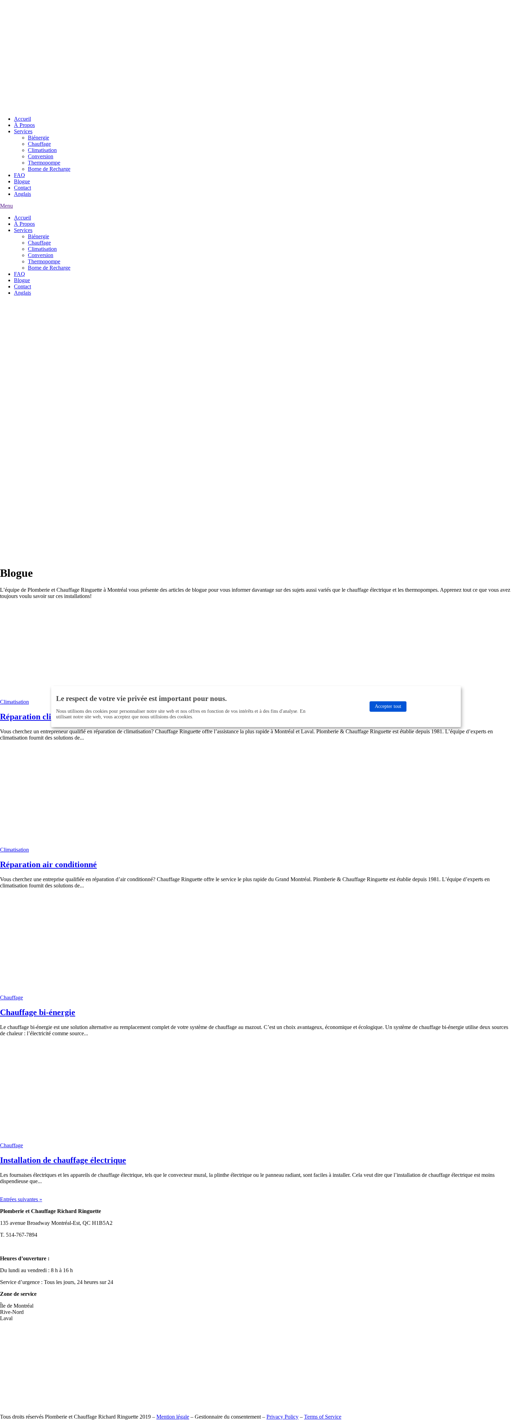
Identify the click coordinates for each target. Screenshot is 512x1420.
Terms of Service (322, 1417)
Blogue (22, 181)
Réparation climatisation (44, 716)
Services (23, 131)
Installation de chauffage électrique (63, 1160)
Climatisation (42, 150)
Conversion (40, 156)
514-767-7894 (26, 15)
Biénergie (38, 138)
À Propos (24, 125)
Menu (6, 206)
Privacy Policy (282, 1417)
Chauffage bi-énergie (37, 1012)
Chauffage (39, 144)
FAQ (19, 175)
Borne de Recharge (49, 169)
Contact (22, 188)
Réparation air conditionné (48, 864)
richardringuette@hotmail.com (33, 1247)
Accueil (22, 119)
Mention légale (172, 1417)
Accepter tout (388, 706)
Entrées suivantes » (21, 1199)
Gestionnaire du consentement (228, 1417)
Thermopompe (44, 163)
